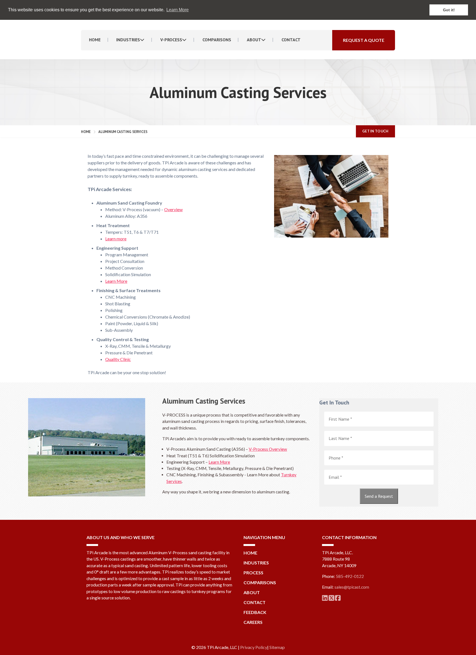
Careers (253, 622)
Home (95, 39)
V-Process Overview (268, 449)
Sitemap (277, 647)
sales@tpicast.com (351, 587)
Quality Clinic (118, 359)
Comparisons (216, 39)
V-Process (171, 39)
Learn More (116, 281)
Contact (291, 39)
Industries (128, 39)
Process (253, 572)
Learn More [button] (177, 9)
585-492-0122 (350, 576)
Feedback (255, 612)
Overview (173, 209)
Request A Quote (363, 40)
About (254, 39)
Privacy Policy (253, 647)
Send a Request (379, 496)
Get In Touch (375, 131)
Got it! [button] (449, 10)
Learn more (115, 238)
